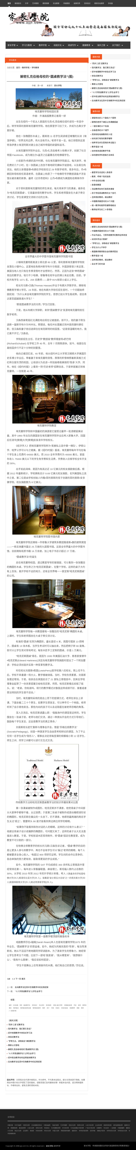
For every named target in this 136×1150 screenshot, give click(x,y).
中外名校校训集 (98, 181)
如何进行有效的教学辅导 (102, 138)
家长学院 (58, 85)
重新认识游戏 (13, 1045)
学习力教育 (27, 45)
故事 (79, 1005)
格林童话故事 (37, 1008)
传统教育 (66, 3)
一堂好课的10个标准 (100, 126)
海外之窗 (101, 45)
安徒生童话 (64, 1008)
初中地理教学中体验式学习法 (20, 1033)
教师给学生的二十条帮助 (102, 209)
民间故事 (48, 1005)
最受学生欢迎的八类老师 (102, 172)
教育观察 (46, 3)
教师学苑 (43, 45)
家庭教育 (72, 1008)
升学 (26, 3)
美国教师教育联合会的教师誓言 (105, 251)
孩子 (48, 1008)
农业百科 (41, 1005)
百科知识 (87, 3)
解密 (10, 1005)
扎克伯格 (15, 1005)
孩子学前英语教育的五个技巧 (104, 193)
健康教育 (86, 45)
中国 (52, 1008)
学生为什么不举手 (99, 247)
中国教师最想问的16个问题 (103, 201)
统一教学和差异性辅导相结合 (104, 205)
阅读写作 (72, 45)
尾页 (23, 979)
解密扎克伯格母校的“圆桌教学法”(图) (23, 1049)
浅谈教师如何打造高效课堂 (103, 189)
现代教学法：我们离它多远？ (20, 1029)
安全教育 (56, 3)
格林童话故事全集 (25, 1008)
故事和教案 (96, 185)
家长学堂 (12, 45)
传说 (75, 1005)
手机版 (110, 3)
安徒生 (58, 1008)
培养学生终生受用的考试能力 (104, 143)
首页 (9, 3)
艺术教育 (35, 3)
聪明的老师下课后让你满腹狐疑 (105, 122)
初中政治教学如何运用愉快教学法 (22, 1057)
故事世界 (77, 3)
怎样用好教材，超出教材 (102, 197)
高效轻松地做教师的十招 (102, 134)
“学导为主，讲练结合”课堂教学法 (21, 1041)
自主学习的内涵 (98, 264)
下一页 (18, 979)
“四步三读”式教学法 (16, 1025)
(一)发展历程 (12, 1011)
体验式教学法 (13, 1037)
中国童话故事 (68, 1005)
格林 (43, 1008)
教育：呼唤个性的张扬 (101, 176)
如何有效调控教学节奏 (101, 151)
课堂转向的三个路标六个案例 (104, 118)
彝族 (82, 1008)
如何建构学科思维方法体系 (103, 155)
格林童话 (16, 1008)
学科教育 (35, 68)
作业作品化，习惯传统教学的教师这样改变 (109, 235)
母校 (21, 1005)
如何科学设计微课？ (100, 239)
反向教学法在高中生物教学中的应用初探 (31, 987)
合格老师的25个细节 (100, 130)
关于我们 (116, 45)
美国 (78, 1008)
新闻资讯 (18, 3)
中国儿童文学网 (57, 1005)
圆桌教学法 (27, 1005)
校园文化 (58, 45)
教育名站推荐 (99, 3)
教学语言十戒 (97, 147)
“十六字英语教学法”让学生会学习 (28, 991)
